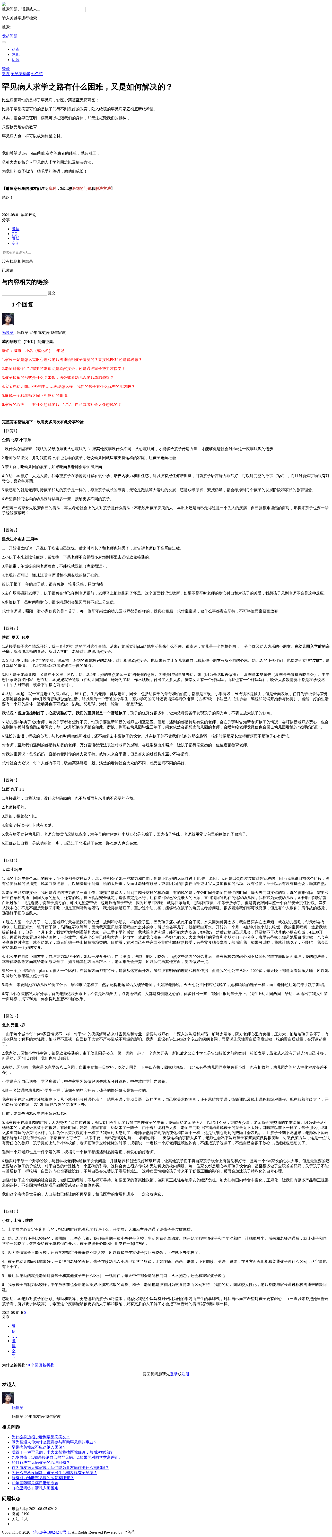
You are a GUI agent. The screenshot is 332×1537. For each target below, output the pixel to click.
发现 (15, 54)
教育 (6, 74)
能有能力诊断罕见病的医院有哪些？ (43, 1478)
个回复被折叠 (41, 1365)
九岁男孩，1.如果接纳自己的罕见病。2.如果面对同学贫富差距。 (67, 1457)
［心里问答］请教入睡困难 (35, 1488)
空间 (15, 243)
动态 (15, 49)
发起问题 (9, 36)
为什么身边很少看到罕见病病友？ (41, 1437)
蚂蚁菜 (8, 333)
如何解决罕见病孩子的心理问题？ (41, 1462)
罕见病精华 (20, 74)
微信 (15, 229)
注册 (185, 1374)
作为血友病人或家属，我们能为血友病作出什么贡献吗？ (60, 1468)
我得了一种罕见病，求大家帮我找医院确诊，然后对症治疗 (62, 1452)
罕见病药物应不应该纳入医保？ (39, 1447)
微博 (15, 238)
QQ (14, 234)
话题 (15, 60)
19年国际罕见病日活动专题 (35, 1483)
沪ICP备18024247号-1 (51, 1532)
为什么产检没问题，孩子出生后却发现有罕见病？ (54, 1473)
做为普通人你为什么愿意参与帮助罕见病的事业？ (54, 1442)
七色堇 (37, 74)
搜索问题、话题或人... (21, 9)
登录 (6, 69)
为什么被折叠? (14, 1365)
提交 (52, 293)
